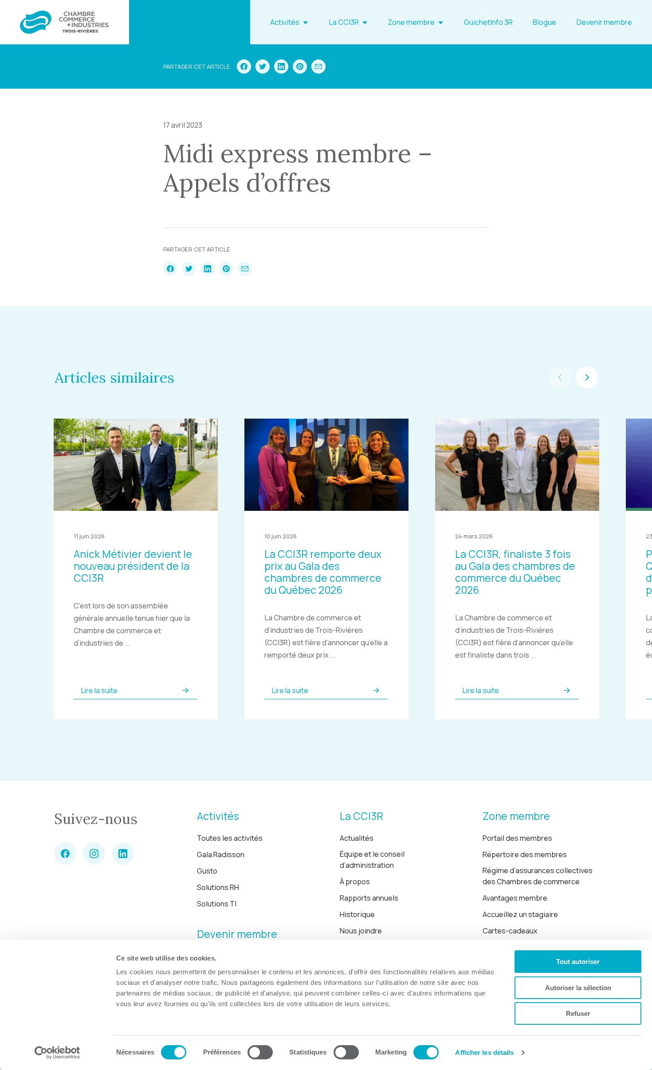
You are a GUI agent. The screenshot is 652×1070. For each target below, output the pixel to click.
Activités (284, 22)
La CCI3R (344, 22)
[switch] (260, 1052)
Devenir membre (604, 22)
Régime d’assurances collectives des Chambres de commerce (538, 876)
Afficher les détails (484, 1052)
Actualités (356, 838)
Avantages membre (515, 898)
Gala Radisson (220, 854)
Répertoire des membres (525, 854)
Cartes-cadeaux (510, 931)
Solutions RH (218, 887)
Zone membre (411, 22)
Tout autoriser (578, 961)
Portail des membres (517, 838)
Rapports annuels (369, 898)
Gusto (207, 871)
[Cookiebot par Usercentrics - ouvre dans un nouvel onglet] (57, 1052)
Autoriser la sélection (578, 988)
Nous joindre (361, 931)
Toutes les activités (230, 838)
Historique (357, 914)
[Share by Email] (318, 66)
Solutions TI (216, 904)
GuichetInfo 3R (488, 22)
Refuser (578, 1013)
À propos (355, 881)
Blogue (544, 22)
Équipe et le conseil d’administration (372, 859)
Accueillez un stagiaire (520, 914)
